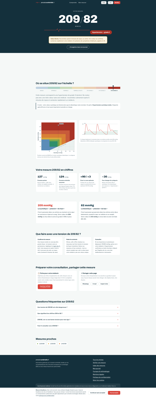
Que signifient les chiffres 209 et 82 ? (49, 313)
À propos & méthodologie (101, 371)
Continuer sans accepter (97, 392)
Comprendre (73, 2)
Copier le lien (104, 284)
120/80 (42, 343)
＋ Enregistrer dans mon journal (78, 47)
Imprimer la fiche (45, 286)
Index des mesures (99, 365)
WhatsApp (86, 284)
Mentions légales (98, 374)
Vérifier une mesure (99, 362)
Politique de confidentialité (101, 377)
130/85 (52, 343)
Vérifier (117, 2)
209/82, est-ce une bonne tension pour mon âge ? (53, 319)
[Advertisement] (78, 65)
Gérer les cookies (98, 380)
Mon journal (97, 368)
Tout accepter (114, 392)
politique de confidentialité (46, 395)
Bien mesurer (82, 2)
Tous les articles (98, 360)
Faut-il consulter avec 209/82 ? (47, 326)
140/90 (63, 343)
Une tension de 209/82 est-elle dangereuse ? (52, 307)
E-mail (94, 284)
